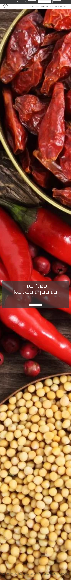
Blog (61, 6)
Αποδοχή (3, 577)
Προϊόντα (51, 6)
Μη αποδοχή (9, 577)
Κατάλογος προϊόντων (44, 1)
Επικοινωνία (66, 6)
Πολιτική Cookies (35, 579)
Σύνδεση (56, 1)
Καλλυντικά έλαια (41, 299)
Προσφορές (56, 6)
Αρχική (33, 6)
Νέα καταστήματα (44, 6)
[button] (2, 294)
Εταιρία (37, 6)
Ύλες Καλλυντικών (29, 299)
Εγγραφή (32, 1)
